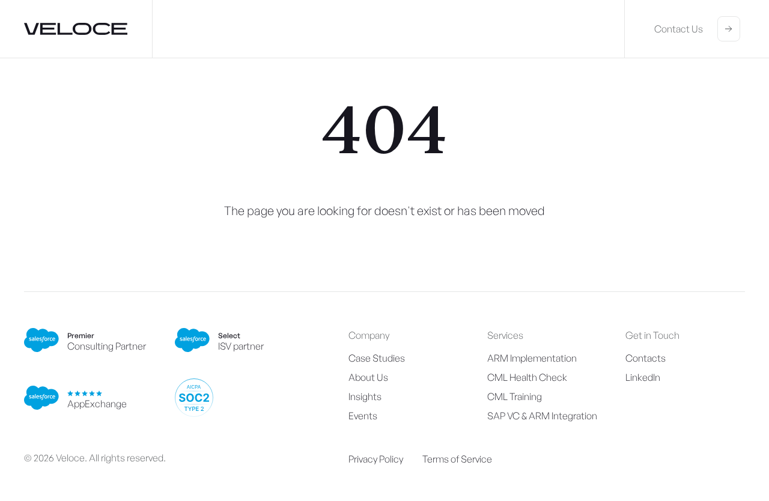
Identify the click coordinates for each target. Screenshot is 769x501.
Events (362, 416)
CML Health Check (527, 377)
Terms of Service (457, 459)
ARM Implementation (532, 358)
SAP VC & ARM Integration (542, 416)
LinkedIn (642, 377)
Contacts (645, 358)
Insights (364, 396)
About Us (368, 377)
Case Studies (376, 358)
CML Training (514, 396)
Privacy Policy (375, 459)
